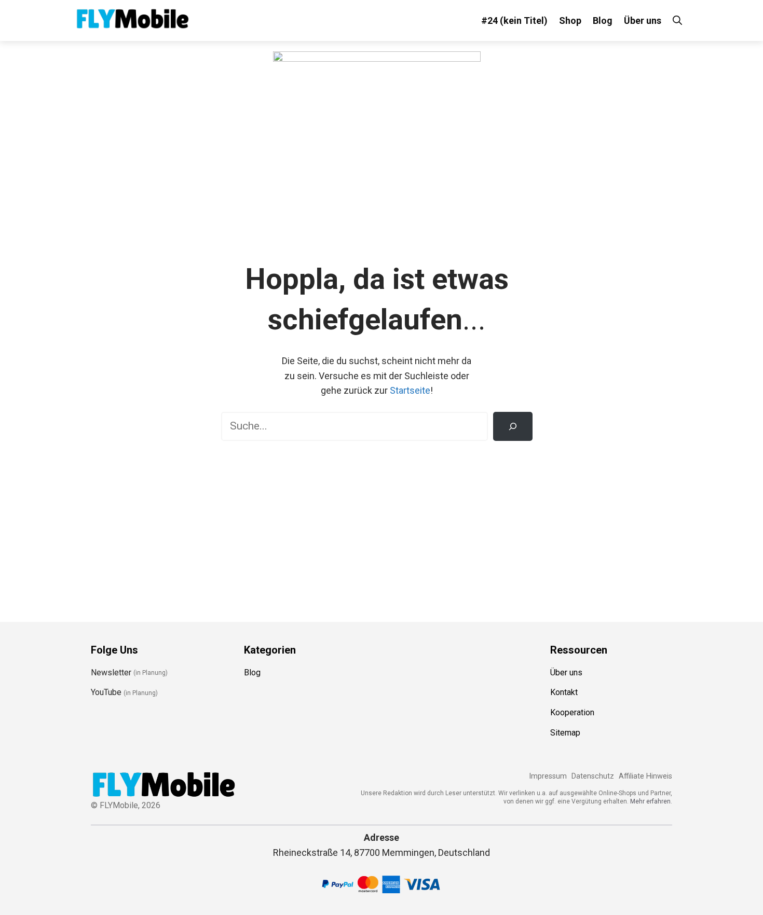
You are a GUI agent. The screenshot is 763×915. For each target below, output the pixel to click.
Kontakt (564, 692)
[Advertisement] (376, 524)
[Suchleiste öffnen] (677, 20)
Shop (570, 20)
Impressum (548, 776)
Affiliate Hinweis (645, 776)
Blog (602, 20)
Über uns (642, 20)
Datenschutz (592, 776)
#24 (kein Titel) (514, 20)
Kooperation (572, 712)
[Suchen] (513, 426)
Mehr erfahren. (651, 801)
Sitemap (565, 733)
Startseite (410, 390)
